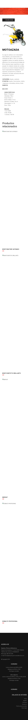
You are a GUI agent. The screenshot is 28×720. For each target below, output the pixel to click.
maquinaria (5, 83)
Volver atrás (9, 20)
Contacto (24, 704)
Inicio (25, 698)
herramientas (16, 81)
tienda (21, 83)
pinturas (17, 83)
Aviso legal (24, 708)
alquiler (11, 81)
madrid (22, 81)
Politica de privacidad (21, 706)
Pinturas (25, 702)
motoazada (12, 83)
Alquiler (11, 79)
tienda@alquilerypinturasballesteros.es (14, 655)
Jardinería (16, 79)
